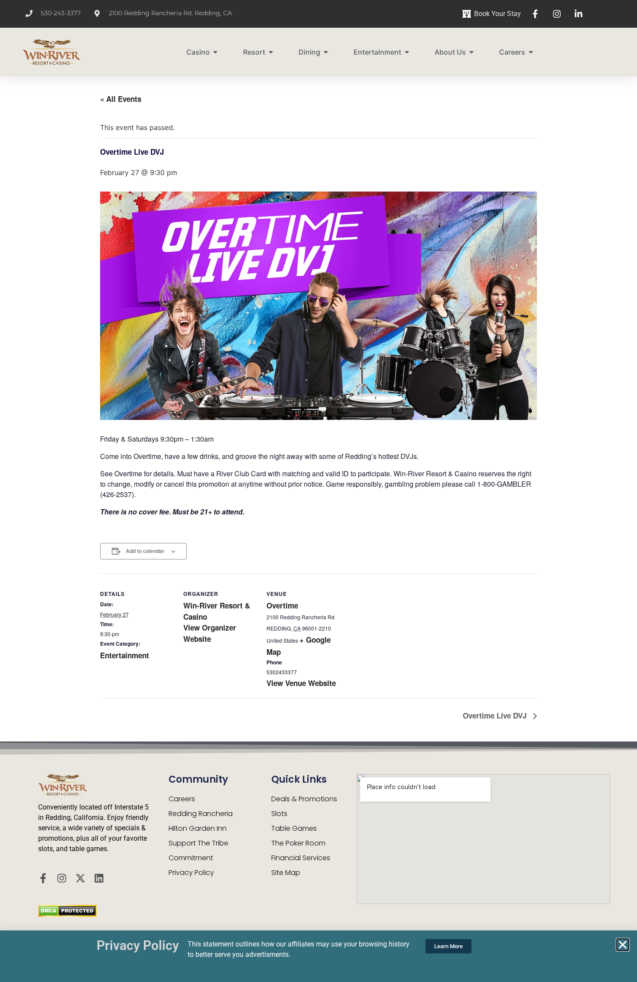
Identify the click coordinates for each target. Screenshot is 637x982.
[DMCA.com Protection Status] (67, 914)
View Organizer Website (209, 633)
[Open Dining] (325, 52)
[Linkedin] (99, 878)
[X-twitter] (80, 878)
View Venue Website (301, 683)
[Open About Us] (471, 52)
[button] (622, 944)
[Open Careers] (530, 52)
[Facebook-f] (43, 878)
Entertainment (124, 655)
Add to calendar (145, 551)
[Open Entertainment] (406, 52)
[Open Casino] (215, 52)
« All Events (120, 99)
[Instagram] (62, 878)
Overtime (282, 605)
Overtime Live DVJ (496, 715)
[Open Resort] (270, 52)
